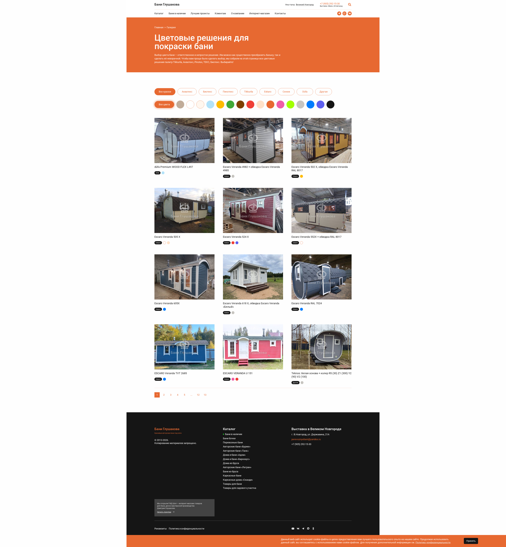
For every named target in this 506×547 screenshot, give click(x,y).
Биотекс (207, 91)
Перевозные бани (233, 442)
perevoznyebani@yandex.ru (306, 439)
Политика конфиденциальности (186, 528)
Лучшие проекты (200, 13)
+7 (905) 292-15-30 (330, 3)
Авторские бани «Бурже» (236, 446)
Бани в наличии (177, 13)
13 (205, 394)
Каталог (159, 13)
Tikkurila (248, 91)
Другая (324, 91)
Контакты (280, 13)
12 (198, 394)
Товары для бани (232, 483)
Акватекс (187, 91)
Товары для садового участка (239, 488)
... (191, 394)
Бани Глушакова (166, 4)
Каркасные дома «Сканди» (238, 479)
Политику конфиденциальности (432, 542)
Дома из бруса (231, 463)
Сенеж (286, 91)
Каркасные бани (232, 475)
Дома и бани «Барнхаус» (236, 459)
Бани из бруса (230, 471)
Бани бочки (229, 438)
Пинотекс (228, 91)
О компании (237, 13)
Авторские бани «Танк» (236, 450)
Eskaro (267, 91)
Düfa (304, 91)
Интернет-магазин (259, 13)
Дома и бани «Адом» (234, 454)
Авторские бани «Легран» (237, 467)
